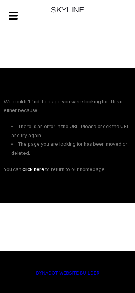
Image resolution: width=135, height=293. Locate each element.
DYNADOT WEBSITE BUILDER (67, 272)
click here (33, 169)
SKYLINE (67, 10)
